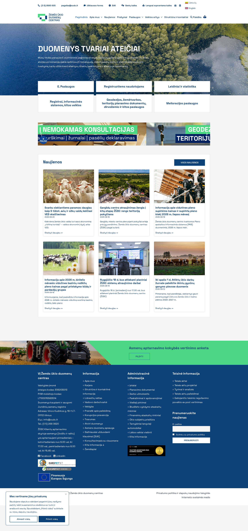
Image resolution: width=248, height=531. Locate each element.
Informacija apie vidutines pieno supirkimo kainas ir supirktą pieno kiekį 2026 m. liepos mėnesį (176, 211)
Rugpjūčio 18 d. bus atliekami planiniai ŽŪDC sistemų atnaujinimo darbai (123, 281)
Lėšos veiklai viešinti (141, 432)
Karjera (88, 385)
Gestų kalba (132, 5)
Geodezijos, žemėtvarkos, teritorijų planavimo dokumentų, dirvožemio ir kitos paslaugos (124, 103)
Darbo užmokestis (139, 393)
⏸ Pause (43, 140)
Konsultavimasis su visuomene (101, 440)
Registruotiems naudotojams (124, 86)
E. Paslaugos (65, 86)
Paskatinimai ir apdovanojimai (146, 398)
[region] (37, 508)
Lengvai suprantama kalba (159, 5)
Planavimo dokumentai (142, 389)
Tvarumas (90, 419)
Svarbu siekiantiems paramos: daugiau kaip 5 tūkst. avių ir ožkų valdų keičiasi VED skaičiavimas (68, 211)
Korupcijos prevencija (97, 415)
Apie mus (90, 380)
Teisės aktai (181, 380)
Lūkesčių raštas (93, 398)
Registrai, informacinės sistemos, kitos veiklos (66, 103)
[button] (100, 17)
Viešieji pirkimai (138, 402)
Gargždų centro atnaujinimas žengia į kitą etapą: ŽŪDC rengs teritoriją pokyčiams (123, 211)
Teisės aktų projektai (186, 385)
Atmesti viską (23, 519)
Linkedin (60, 455)
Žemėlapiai (90, 449)
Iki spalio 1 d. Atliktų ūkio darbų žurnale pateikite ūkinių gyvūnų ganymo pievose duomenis (174, 283)
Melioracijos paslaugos (182, 103)
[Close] (66, 494)
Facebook (45, 455)
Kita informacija (138, 436)
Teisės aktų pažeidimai (187, 393)
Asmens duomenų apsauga (99, 427)
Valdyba (89, 406)
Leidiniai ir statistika (182, 86)
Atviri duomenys (94, 423)
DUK (115, 5)
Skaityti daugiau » (54, 232)
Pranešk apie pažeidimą (97, 410)
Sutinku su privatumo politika (190, 434)
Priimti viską (52, 519)
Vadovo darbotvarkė (96, 402)
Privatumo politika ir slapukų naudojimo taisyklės (183, 493)
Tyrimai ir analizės (184, 389)
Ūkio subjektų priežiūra (142, 419)
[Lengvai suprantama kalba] (204, 17)
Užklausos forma (96, 5)
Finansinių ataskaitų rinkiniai (145, 415)
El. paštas (177, 424)
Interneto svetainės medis (196, 497)
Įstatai (133, 385)
